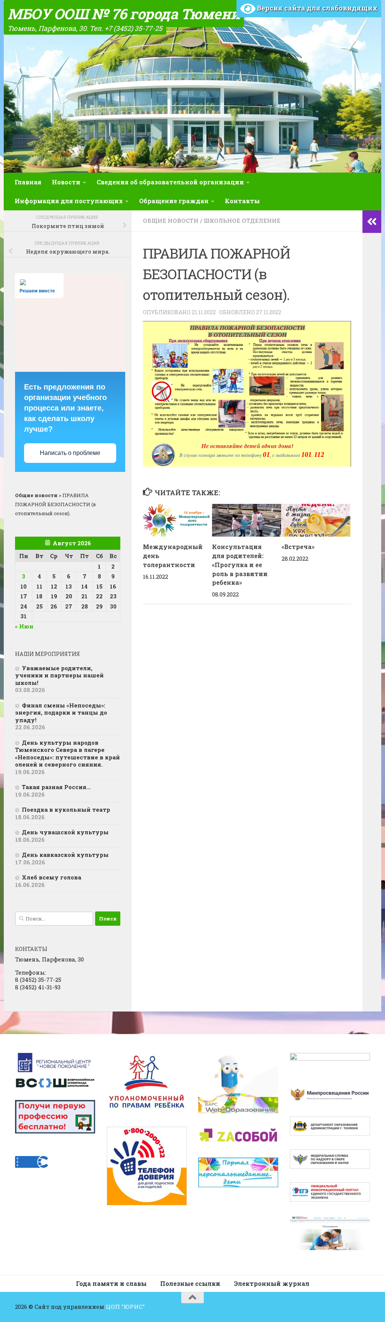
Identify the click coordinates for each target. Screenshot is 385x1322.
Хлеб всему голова (51, 877)
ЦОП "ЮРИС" (125, 1306)
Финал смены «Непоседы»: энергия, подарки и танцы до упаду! (61, 712)
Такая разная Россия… (56, 787)
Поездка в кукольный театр (66, 809)
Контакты (242, 201)
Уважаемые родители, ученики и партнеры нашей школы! (59, 675)
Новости (66, 182)
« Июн (24, 626)
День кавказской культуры (65, 854)
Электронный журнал (271, 1283)
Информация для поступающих (69, 201)
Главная (28, 182)
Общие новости (171, 220)
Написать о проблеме (70, 453)
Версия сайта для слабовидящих (316, 7)
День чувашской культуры (65, 832)
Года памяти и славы (111, 1283)
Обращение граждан (174, 201)
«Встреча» (298, 547)
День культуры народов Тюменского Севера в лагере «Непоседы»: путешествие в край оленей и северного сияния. (67, 753)
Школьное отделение (242, 220)
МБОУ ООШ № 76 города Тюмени (124, 13)
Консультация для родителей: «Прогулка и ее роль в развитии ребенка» (240, 565)
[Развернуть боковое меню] (371, 221)
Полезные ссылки (190, 1283)
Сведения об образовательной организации (170, 182)
